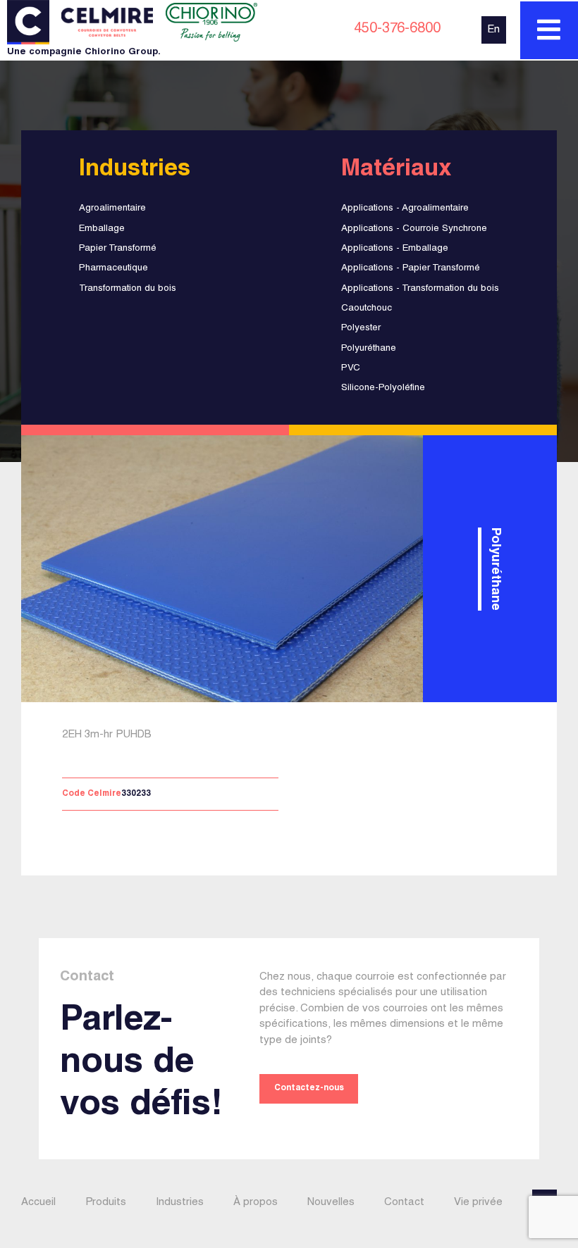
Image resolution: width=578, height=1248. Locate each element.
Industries (180, 1202)
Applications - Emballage (394, 249)
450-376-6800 (397, 30)
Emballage (102, 229)
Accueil (38, 1202)
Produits (105, 1202)
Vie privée (478, 1202)
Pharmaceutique (113, 268)
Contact (404, 1202)
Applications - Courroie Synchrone (414, 229)
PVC (350, 368)
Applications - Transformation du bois (420, 289)
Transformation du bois (127, 289)
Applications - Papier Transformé (410, 268)
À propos (255, 1202)
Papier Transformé (117, 249)
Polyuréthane (368, 349)
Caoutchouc (366, 308)
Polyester (361, 328)
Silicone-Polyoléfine (383, 388)
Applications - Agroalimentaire (405, 208)
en (493, 30)
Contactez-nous (309, 1088)
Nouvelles (331, 1202)
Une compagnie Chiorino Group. (84, 52)
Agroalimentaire (112, 208)
